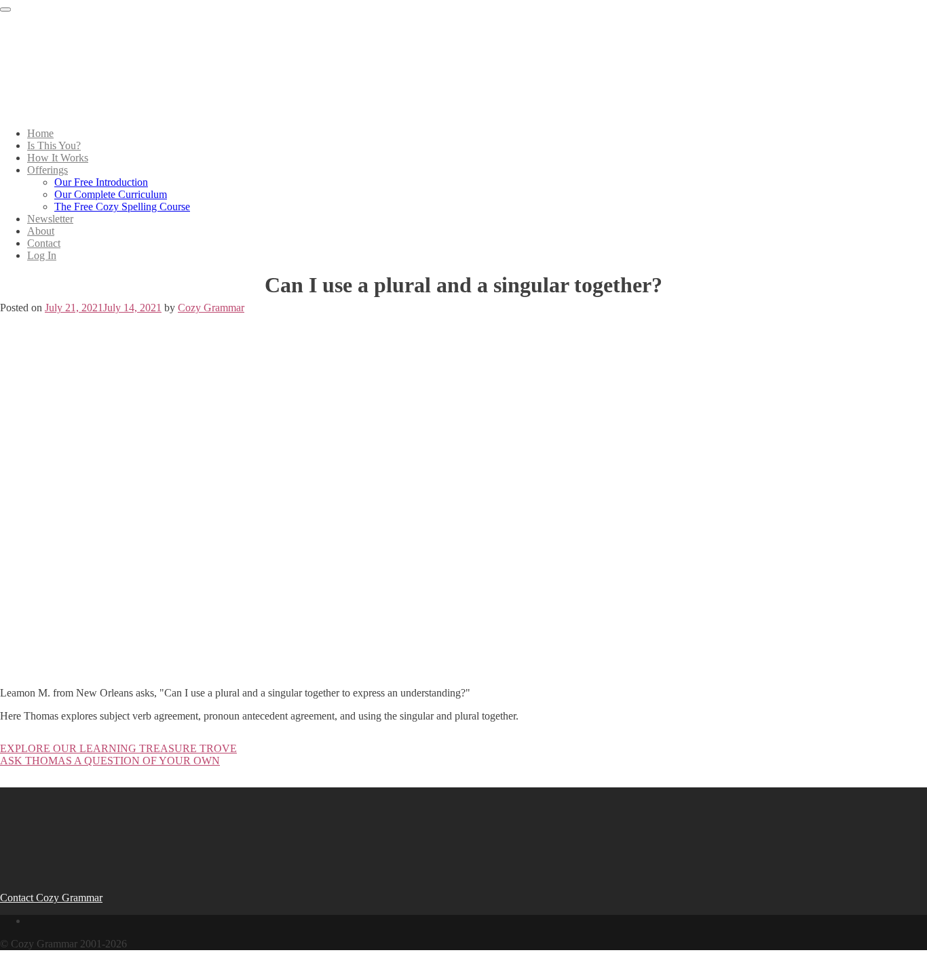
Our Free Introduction (101, 182)
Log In (41, 255)
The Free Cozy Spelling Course (122, 206)
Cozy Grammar (211, 307)
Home (40, 133)
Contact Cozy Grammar (51, 897)
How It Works (57, 157)
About (40, 231)
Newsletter (50, 218)
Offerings (47, 170)
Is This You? (54, 145)
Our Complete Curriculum (110, 194)
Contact (43, 243)
